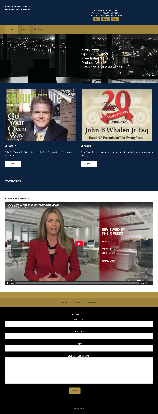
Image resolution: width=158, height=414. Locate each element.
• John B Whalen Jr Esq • (17, 6)
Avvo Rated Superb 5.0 (105, 10)
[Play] (8, 283)
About (10, 146)
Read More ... (14, 164)
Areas (86, 146)
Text (114, 19)
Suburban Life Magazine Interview (105, 15)
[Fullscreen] (150, 283)
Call (96, 19)
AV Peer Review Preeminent (105, 13)
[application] (79, 243)
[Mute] (146, 283)
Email (105, 19)
